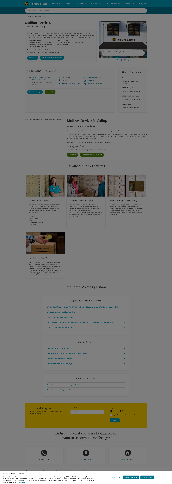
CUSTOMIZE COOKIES (115, 477)
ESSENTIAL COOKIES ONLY (131, 477)
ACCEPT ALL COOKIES (147, 477)
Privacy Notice (21, 482)
